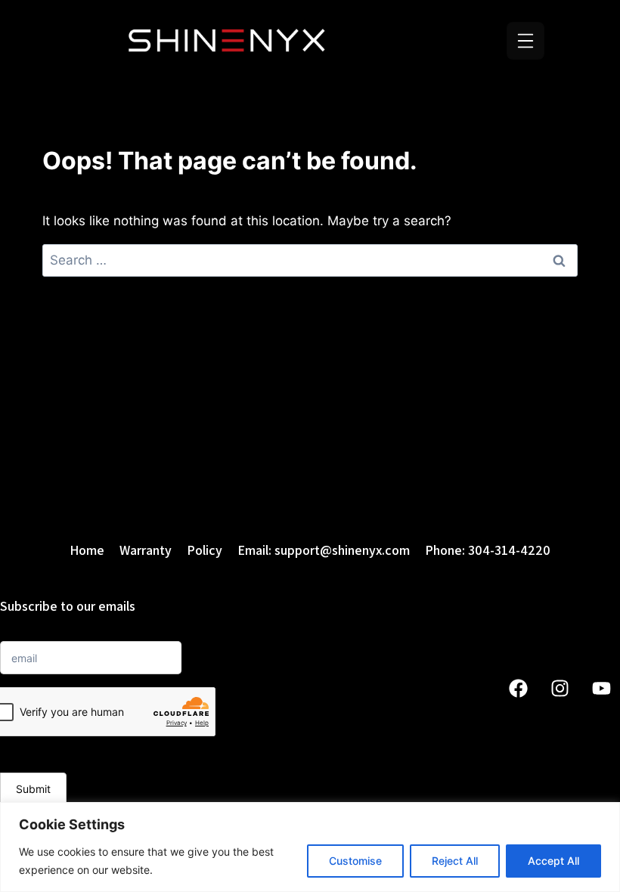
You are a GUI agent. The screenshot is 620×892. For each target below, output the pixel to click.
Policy (204, 550)
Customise (355, 860)
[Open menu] (525, 41)
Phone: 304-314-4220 (487, 550)
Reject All (455, 860)
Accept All (553, 860)
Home (87, 550)
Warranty (145, 550)
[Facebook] (518, 688)
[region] (310, 847)
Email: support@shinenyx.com (323, 550)
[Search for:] (310, 260)
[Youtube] (601, 688)
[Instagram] (559, 688)
